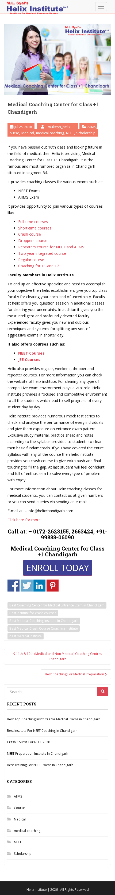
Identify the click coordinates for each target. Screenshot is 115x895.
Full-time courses (33, 221)
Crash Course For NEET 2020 (28, 742)
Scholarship (85, 132)
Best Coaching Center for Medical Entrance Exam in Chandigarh (57, 605)
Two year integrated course (42, 253)
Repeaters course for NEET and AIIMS (51, 246)
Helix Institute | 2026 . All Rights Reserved (57, 889)
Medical (27, 132)
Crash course (29, 234)
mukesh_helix (59, 126)
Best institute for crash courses (32, 613)
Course (13, 132)
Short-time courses (34, 228)
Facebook (13, 586)
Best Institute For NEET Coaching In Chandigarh (42, 730)
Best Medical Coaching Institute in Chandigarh (43, 620)
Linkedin (39, 586)
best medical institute (25, 636)
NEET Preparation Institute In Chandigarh (37, 753)
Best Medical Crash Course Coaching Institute (43, 628)
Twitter (27, 586)
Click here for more (24, 519)
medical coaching (50, 132)
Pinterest (53, 586)
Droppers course (32, 240)
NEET (70, 132)
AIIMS (91, 126)
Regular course (31, 259)
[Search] (102, 691)
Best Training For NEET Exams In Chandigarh (40, 765)
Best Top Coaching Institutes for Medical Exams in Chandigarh (53, 719)
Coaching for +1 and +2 (38, 265)
